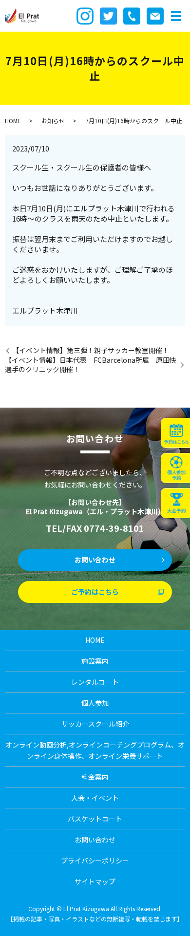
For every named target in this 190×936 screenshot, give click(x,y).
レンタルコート (95, 682)
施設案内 (95, 661)
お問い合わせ (95, 559)
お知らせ (53, 120)
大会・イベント (95, 798)
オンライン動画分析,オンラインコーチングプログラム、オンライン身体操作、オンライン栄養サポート (95, 750)
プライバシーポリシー (95, 860)
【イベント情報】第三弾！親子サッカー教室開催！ (90, 350)
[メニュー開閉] (176, 16)
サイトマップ (95, 881)
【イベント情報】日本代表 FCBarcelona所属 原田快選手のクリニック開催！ (90, 365)
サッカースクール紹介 (95, 724)
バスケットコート (95, 819)
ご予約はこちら (95, 592)
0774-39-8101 (114, 528)
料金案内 (95, 777)
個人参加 (95, 703)
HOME (13, 120)
